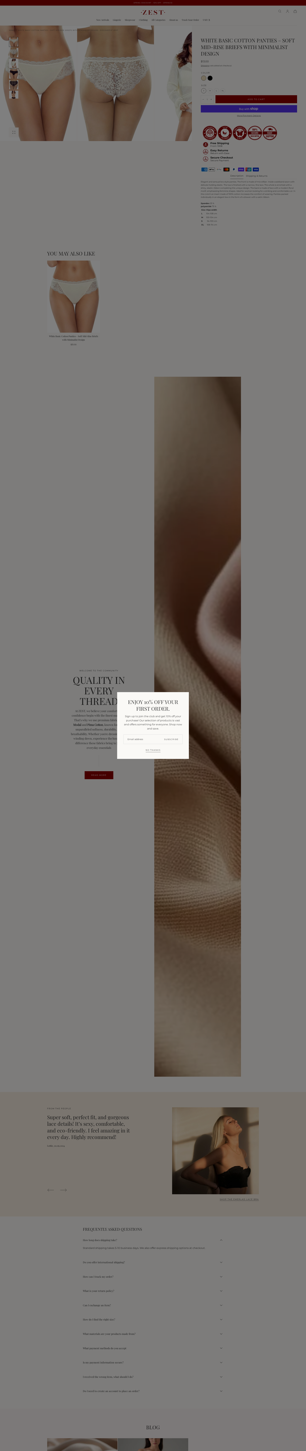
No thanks (153, 750)
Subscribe (171, 739)
